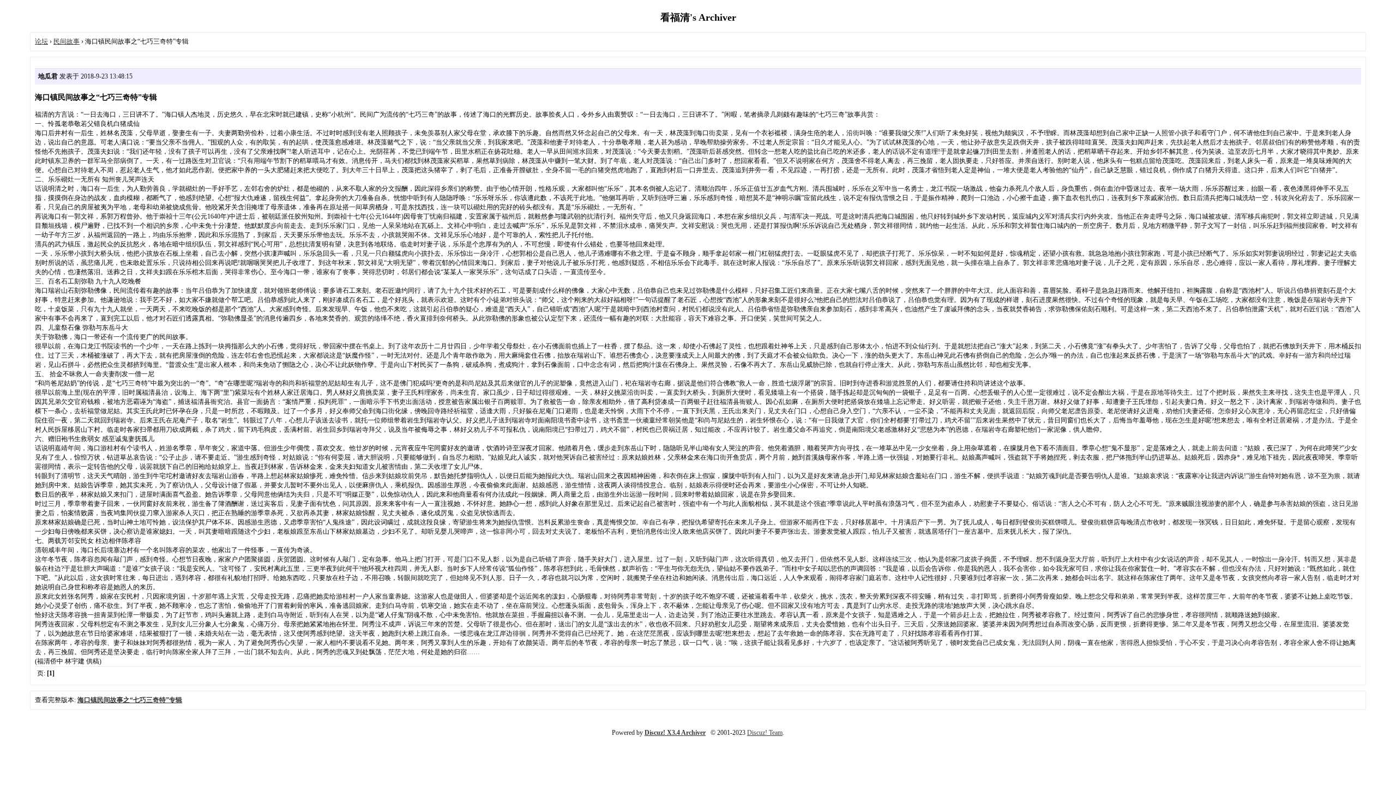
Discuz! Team (765, 732)
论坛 (41, 41)
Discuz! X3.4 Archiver (675, 732)
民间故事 (66, 41)
